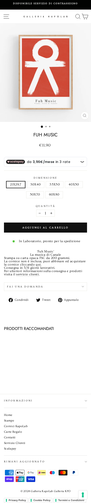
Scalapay (10, 448)
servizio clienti (27, 274)
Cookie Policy (41, 500)
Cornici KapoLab (16, 426)
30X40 (35, 184)
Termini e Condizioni (71, 500)
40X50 (74, 184)
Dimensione (45, 178)
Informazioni (18, 400)
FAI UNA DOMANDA (25, 286)
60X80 (54, 194)
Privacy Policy (17, 500)
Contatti (10, 437)
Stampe (9, 420)
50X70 (35, 194)
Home (8, 415)
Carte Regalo (13, 431)
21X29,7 (15, 184)
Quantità (46, 206)
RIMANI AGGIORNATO (24, 461)
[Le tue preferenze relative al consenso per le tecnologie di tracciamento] (82, 494)
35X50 (54, 184)
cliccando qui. (31, 264)
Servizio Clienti (14, 443)
